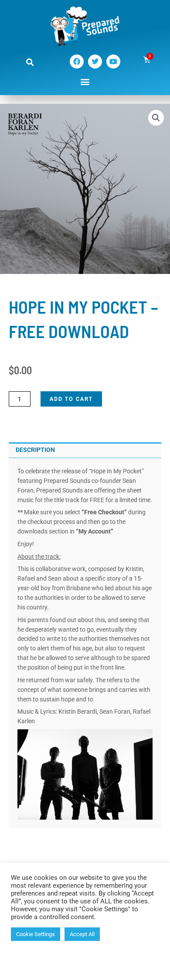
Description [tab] (35, 449)
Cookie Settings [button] (35, 934)
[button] (29, 62)
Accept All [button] (82, 934)
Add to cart (71, 399)
